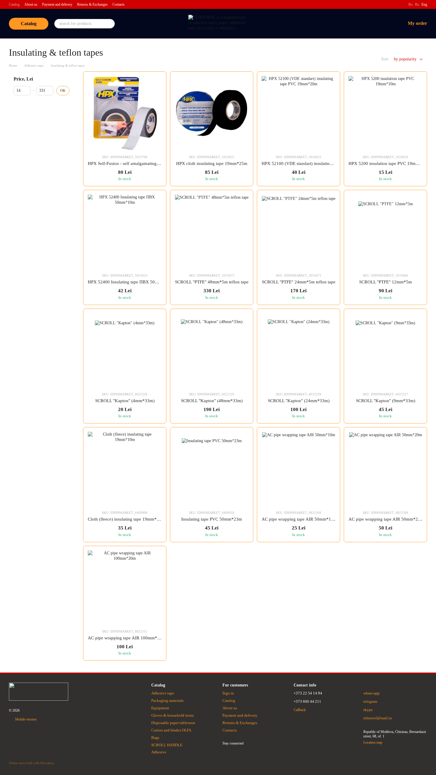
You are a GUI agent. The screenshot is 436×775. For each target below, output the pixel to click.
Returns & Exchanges (92, 4)
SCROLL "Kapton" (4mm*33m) (125, 400)
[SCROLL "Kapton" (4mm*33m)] (125, 350)
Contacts (118, 4)
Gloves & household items (172, 715)
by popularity (405, 59)
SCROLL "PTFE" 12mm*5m (385, 282)
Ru (417, 4)
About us (30, 4)
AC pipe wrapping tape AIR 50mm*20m (386, 519)
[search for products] (110, 23)
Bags (155, 737)
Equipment (160, 708)
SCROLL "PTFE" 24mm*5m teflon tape (298, 282)
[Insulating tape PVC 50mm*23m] (212, 469)
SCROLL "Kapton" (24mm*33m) (299, 400)
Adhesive (158, 752)
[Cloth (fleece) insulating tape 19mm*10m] (125, 469)
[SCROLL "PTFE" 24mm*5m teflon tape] (298, 231)
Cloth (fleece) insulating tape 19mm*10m (126, 519)
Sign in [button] (228, 693)
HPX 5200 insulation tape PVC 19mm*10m (389, 163)
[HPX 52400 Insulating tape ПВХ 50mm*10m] (125, 231)
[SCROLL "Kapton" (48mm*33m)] (212, 350)
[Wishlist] (370, 23)
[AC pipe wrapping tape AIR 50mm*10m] (298, 469)
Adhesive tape (162, 693)
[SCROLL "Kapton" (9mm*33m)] (385, 350)
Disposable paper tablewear (173, 723)
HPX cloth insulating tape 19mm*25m (211, 163)
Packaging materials (167, 700)
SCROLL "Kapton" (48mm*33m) (212, 400)
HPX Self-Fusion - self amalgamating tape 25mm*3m (137, 163)
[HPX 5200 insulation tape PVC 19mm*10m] (385, 113)
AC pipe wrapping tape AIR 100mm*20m (127, 638)
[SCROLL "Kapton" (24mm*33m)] (298, 350)
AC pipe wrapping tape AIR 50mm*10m (299, 519)
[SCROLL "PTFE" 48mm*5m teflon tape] (212, 231)
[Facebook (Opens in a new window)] (400, 4)
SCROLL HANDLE (166, 745)
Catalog (14, 4)
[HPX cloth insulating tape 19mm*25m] (212, 113)
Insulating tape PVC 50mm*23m (211, 519)
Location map (372, 742)
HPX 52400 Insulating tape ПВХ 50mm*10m (130, 282)
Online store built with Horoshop (31, 763)
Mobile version (25, 719)
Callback (300, 710)
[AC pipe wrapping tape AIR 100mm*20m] (125, 587)
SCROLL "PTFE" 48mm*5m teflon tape (212, 282)
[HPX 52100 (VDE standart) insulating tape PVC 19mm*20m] (298, 113)
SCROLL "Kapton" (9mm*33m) (385, 400)
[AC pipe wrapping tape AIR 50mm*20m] (385, 469)
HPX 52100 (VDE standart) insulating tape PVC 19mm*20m (318, 163)
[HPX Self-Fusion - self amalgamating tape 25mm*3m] (125, 113)
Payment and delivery (57, 4)
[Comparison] (354, 23)
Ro (410, 4)
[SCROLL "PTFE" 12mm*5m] (385, 231)
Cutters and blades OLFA (171, 730)
